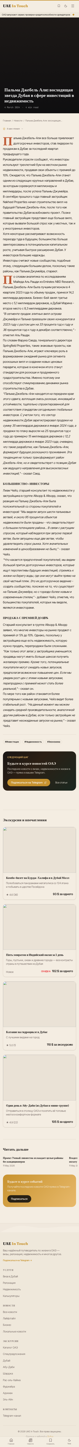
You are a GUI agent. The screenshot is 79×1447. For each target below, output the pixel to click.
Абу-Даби (9, 1367)
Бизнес (7, 1324)
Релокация (9, 1282)
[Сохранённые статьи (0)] (59, 6)
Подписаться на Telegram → (17, 1260)
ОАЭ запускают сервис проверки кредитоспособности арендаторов (35, 14)
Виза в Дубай (10, 1276)
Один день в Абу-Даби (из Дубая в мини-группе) (37, 1105)
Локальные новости (14, 1331)
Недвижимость (12, 1289)
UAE (15, 1243)
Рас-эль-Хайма (12, 1380)
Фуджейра (9, 1386)
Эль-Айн (8, 1399)
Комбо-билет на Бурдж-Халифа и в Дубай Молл (37, 878)
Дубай (6, 1360)
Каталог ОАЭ (10, 1347)
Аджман (8, 1392)
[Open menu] (72, 6)
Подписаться (19, 1198)
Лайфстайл (9, 1318)
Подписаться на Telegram (27, 782)
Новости (18, 120)
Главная (7, 120)
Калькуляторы (11, 1295)
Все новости (10, 1311)
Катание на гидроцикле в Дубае (26, 1032)
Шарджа (8, 1373)
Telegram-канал (12, 1415)
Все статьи (61, 782)
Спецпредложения (14, 1353)
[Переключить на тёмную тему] (66, 6)
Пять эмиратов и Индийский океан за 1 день (34, 955)
